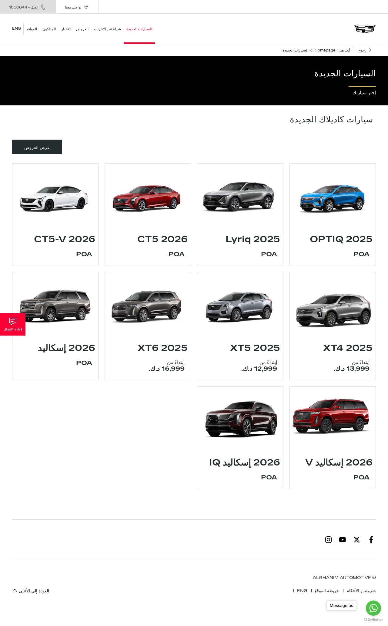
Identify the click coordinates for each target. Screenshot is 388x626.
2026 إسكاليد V (339, 462)
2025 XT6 (163, 348)
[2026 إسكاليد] (55, 304)
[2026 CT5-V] (55, 196)
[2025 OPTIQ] (333, 196)
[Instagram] (328, 539)
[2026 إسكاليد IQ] (240, 419)
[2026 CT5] (148, 196)
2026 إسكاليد (66, 348)
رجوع (362, 50)
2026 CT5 (162, 239)
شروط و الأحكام (361, 590)
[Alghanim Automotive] (365, 29)
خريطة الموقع (327, 590)
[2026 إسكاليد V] (333, 419)
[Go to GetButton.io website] (373, 620)
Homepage (325, 50)
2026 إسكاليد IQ (244, 462)
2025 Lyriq (253, 239)
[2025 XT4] (333, 304)
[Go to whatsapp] (373, 608)
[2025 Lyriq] (240, 196)
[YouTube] (342, 539)
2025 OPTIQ (341, 239)
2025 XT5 (255, 348)
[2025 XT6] (148, 304)
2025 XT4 (348, 348)
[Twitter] (357, 539)
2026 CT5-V (64, 239)
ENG (302, 590)
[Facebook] (371, 539)
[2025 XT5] (240, 304)
